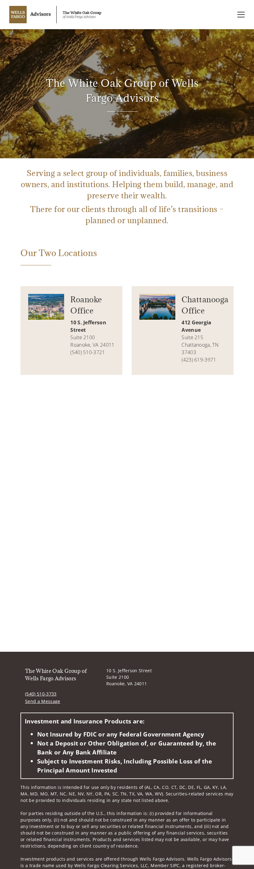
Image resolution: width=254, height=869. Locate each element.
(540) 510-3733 (40, 694)
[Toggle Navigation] (241, 14)
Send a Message (42, 701)
